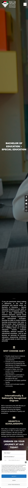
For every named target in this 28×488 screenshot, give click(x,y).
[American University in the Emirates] (8, 4)
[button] (26, 462)
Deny (14, 480)
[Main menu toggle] (25, 4)
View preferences (14, 484)
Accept (14, 476)
